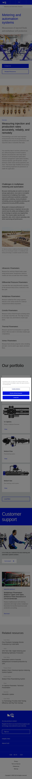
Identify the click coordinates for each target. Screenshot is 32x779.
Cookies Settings (16, 388)
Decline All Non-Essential (16, 393)
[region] (16, 389)
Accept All (16, 397)
